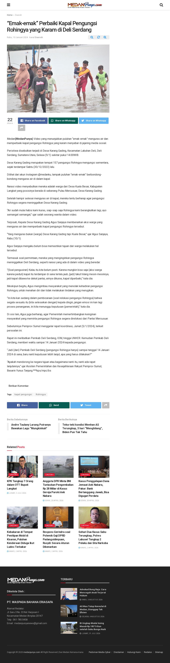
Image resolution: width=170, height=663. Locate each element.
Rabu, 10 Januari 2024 (17, 37)
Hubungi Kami (134, 652)
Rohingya (41, 394)
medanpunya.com (31, 652)
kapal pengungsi (23, 394)
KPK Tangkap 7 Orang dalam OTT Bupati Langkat (20, 485)
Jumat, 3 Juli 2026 (17, 493)
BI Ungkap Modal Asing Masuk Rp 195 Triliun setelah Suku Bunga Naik (93, 626)
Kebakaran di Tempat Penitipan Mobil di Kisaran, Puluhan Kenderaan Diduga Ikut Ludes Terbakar (20, 539)
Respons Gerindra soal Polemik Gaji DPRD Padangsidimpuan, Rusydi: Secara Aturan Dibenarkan (56, 539)
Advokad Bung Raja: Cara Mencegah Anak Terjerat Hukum (93, 592)
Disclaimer (119, 652)
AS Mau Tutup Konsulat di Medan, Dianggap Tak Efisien (93, 609)
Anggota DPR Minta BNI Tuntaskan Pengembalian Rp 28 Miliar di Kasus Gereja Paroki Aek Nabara (58, 489)
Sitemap (159, 652)
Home (9, 15)
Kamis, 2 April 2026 (17, 551)
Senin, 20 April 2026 (53, 500)
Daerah (18, 15)
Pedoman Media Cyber (99, 652)
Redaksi (148, 652)
